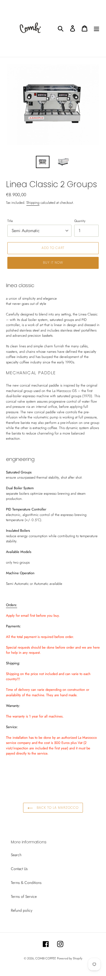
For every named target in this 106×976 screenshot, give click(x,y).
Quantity (79, 220)
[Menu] (96, 28)
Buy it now (53, 262)
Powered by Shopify (69, 958)
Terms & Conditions (26, 882)
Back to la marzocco (57, 807)
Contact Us (19, 868)
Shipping (32, 202)
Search (16, 855)
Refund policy (21, 910)
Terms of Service (24, 896)
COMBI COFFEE (45, 958)
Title (10, 220)
